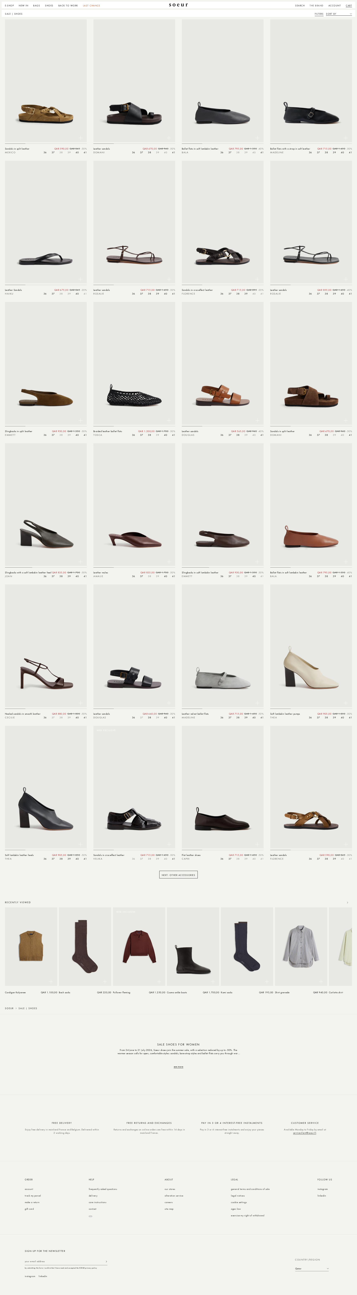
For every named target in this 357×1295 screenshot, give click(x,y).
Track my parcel (33, 1195)
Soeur (9, 1008)
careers (169, 1202)
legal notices (238, 1195)
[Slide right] (347, 902)
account (29, 1188)
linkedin (322, 1195)
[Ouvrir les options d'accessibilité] (90, 1216)
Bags (36, 5)
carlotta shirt (336, 992)
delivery (93, 1195)
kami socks (226, 992)
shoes (49, 5)
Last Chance (91, 5)
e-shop (9, 5)
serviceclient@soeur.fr (304, 1132)
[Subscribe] (106, 1261)
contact (92, 1208)
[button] (10, 5)
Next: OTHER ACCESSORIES (178, 875)
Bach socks (64, 992)
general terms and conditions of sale (250, 1188)
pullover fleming (121, 992)
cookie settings (239, 1202)
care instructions (97, 1202)
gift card (29, 1208)
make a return (32, 1202)
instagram (323, 1188)
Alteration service (174, 1195)
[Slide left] (338, 902)
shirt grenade (282, 992)
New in (23, 5)
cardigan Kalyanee (15, 992)
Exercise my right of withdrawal (247, 1215)
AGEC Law (236, 1208)
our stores (170, 1188)
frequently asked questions (103, 1188)
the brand (317, 5)
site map (169, 1208)
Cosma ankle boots (177, 992)
